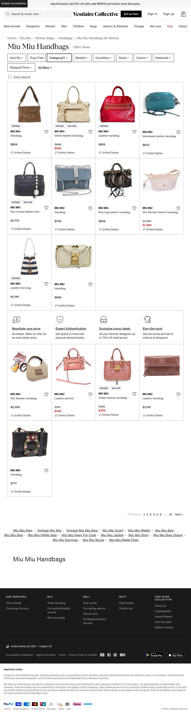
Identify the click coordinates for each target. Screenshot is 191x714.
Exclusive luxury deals (114, 328)
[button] (183, 14)
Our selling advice (94, 608)
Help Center (126, 603)
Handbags (65, 38)
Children (78, 26)
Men (64, 26)
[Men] (69, 26)
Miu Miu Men (22, 530)
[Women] (58, 26)
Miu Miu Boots (93, 540)
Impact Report (163, 617)
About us (160, 606)
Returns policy (56, 618)
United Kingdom (21, 708)
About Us (185, 26)
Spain (61, 708)
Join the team (163, 622)
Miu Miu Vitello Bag (42, 535)
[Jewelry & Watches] (130, 26)
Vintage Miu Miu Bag (81, 530)
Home (11, 38)
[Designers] (42, 26)
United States (38, 708)
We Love (155, 26)
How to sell (90, 603)
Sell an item (131, 14)
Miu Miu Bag (164, 530)
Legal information (46, 655)
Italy (69, 708)
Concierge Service (17, 608)
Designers (32, 26)
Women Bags (44, 38)
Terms (62, 655)
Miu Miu (25, 38)
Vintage (139, 26)
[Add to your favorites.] (46, 131)
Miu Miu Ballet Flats (123, 540)
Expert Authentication (71, 328)
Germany (51, 708)
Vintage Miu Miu (49, 530)
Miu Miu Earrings (65, 540)
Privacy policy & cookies (83, 655)
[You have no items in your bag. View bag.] (183, 14)
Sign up (168, 14)
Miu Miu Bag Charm (168, 535)
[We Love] (164, 26)
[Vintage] (146, 26)
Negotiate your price (26, 328)
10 (170, 514)
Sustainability (163, 611)
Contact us (125, 608)
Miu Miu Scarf (112, 530)
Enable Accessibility (13, 3)
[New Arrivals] (23, 26)
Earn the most (152, 328)
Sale (170, 26)
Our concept (13, 603)
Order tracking (56, 603)
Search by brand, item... (26, 14)
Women (50, 26)
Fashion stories (164, 627)
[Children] (86, 26)
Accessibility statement (19, 655)
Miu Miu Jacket (112, 535)
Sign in (152, 14)
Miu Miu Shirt (138, 535)
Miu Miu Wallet (139, 530)
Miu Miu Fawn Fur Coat (79, 535)
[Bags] (99, 26)
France (7, 708)
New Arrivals (12, 26)
